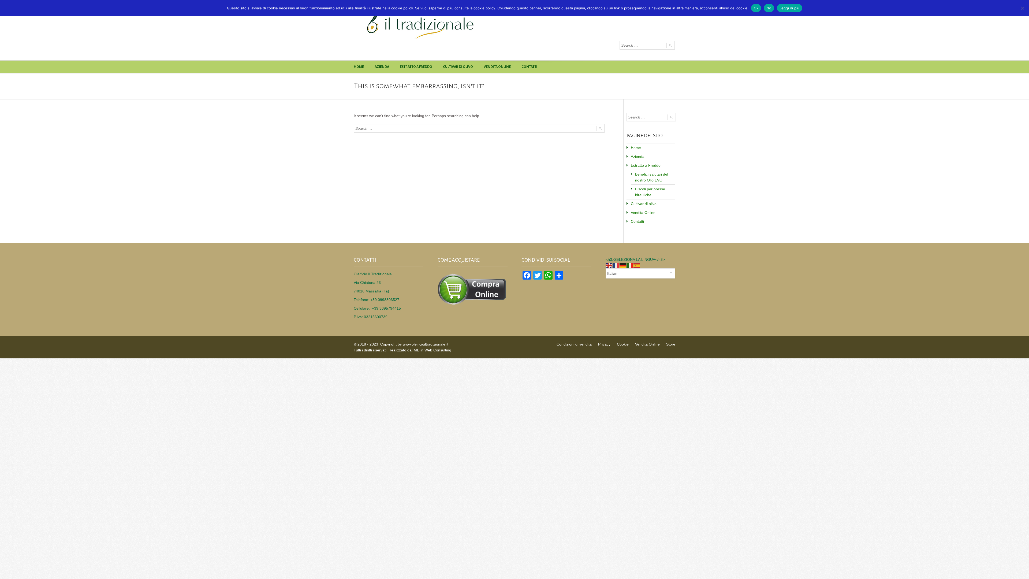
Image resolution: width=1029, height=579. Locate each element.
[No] (1022, 8)
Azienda (382, 67)
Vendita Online (497, 67)
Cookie (623, 344)
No (768, 8)
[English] (609, 265)
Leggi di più (790, 8)
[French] (616, 265)
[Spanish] (636, 265)
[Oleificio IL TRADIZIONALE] (447, 24)
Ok (756, 8)
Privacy (604, 344)
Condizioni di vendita (574, 344)
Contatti (529, 67)
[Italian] (630, 265)
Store (670, 344)
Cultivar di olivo (458, 67)
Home (359, 67)
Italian (612, 273)
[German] (623, 265)
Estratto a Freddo (416, 67)
